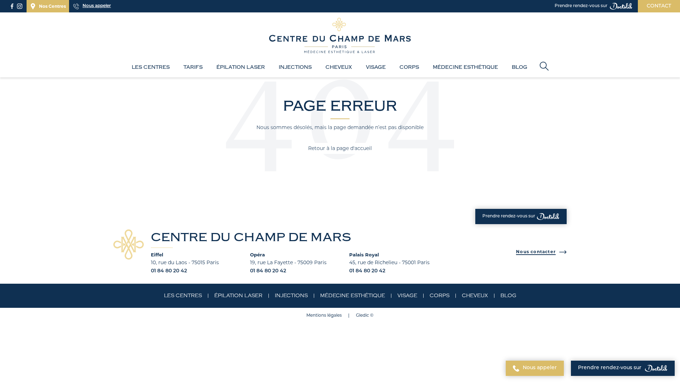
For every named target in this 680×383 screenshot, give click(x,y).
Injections (295, 67)
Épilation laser (240, 67)
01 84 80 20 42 (169, 271)
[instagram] (19, 6)
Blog (519, 67)
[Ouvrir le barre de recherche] (544, 67)
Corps (409, 67)
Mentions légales (324, 315)
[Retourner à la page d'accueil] (340, 36)
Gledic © (365, 315)
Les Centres (151, 67)
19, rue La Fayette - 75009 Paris (288, 262)
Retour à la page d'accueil (340, 148)
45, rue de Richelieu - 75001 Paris (389, 262)
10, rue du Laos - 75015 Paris (185, 262)
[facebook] (12, 6)
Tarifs (193, 67)
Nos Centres (52, 6)
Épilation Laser (238, 296)
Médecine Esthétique (465, 67)
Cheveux (338, 67)
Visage (376, 67)
